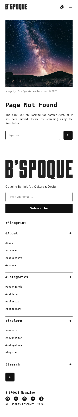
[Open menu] (70, 7)
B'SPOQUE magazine (20, 392)
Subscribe (39, 208)
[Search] (68, 135)
